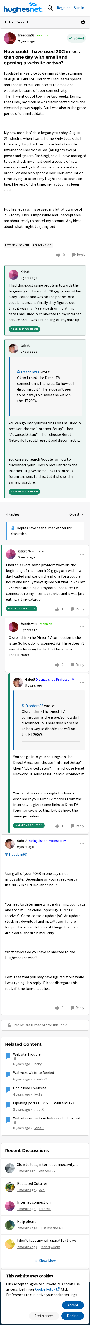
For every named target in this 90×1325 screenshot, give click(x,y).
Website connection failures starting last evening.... (47, 1118)
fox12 (38, 1094)
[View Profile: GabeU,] (13, 348)
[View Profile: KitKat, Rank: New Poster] (11, 554)
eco (42, 1190)
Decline (72, 1316)
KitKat (25, 271)
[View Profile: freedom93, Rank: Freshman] (10, 38)
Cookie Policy (45, 1289)
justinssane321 (52, 1228)
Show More (47, 1260)
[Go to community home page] (23, 7)
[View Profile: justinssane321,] (10, 1225)
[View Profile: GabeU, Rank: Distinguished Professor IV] (18, 682)
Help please (26, 1221)
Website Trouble (27, 1054)
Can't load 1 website (29, 1088)
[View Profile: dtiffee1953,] (10, 1168)
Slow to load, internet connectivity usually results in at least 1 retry (45, 1164)
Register (63, 8)
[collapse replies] (45, 547)
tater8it (45, 1209)
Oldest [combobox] (76, 514)
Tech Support (18, 22)
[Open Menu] (83, 22)
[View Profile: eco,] (10, 1187)
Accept (73, 1305)
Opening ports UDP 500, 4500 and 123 (43, 1103)
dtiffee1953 (48, 1171)
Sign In (79, 8)
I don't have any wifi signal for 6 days (47, 1240)
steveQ (39, 1109)
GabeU (25, 345)
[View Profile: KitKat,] (13, 275)
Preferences (44, 1316)
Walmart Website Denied (33, 1072)
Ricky (38, 1064)
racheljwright (50, 1247)
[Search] (50, 8)
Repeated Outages (32, 1183)
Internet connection (34, 1202)
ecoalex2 (40, 1079)
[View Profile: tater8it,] (10, 1206)
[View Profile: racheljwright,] (10, 1244)
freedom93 (26, 35)
